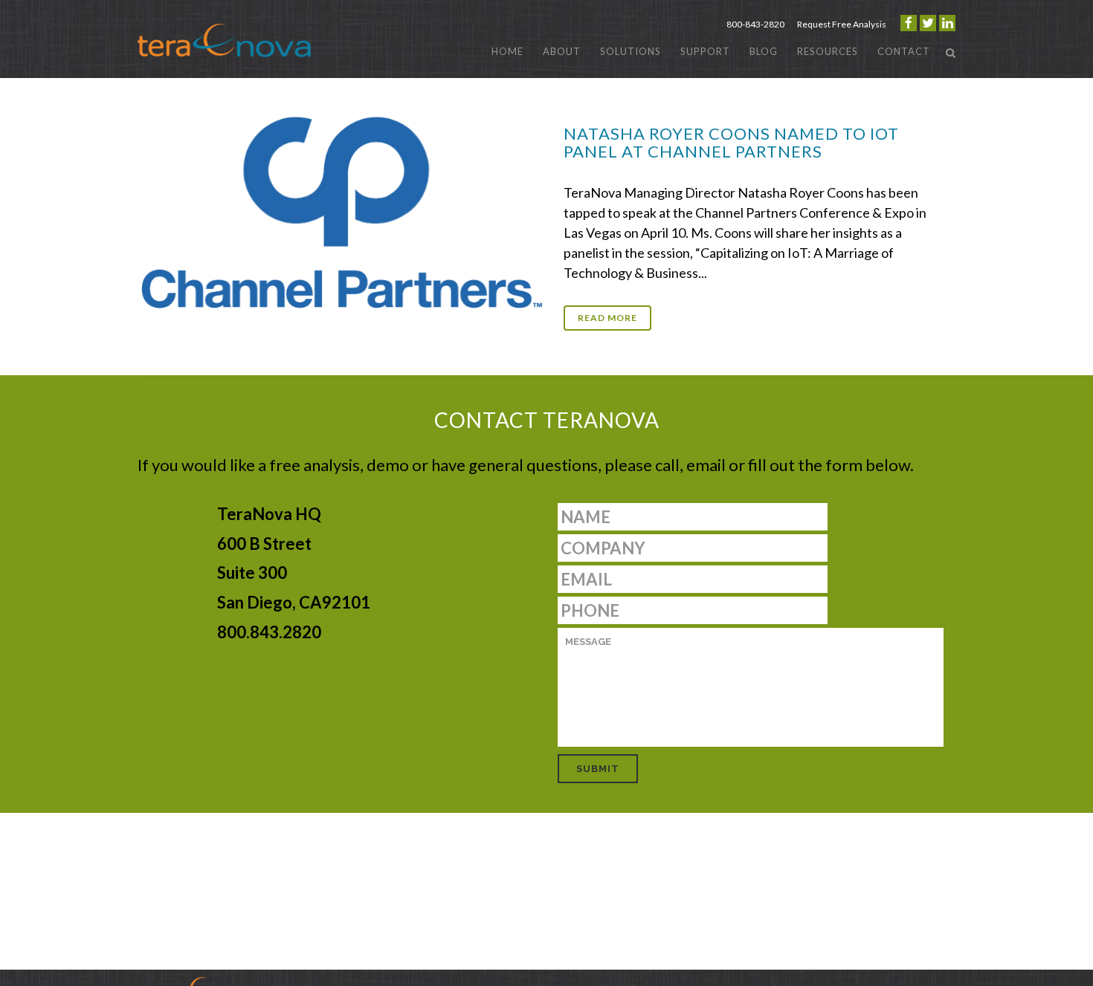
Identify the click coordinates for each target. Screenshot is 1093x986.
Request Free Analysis (841, 24)
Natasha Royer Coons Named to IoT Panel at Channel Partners (731, 142)
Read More (607, 317)
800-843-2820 (755, 24)
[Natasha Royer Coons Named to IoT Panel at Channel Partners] (342, 209)
